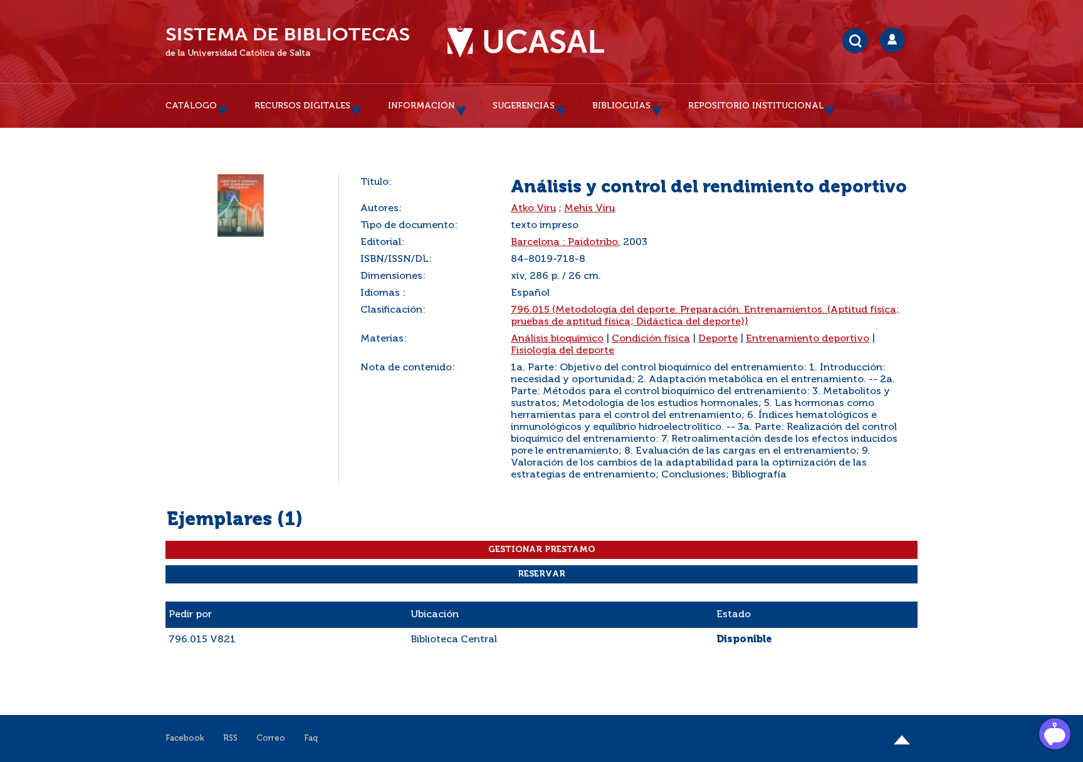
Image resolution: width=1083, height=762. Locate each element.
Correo (270, 738)
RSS (230, 738)
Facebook (184, 738)
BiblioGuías (621, 106)
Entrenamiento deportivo (807, 339)
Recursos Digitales (302, 106)
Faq (311, 738)
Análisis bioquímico (557, 339)
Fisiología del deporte (562, 351)
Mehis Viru (589, 209)
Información (421, 106)
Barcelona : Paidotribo (564, 242)
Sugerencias (524, 106)
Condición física (651, 339)
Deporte (718, 339)
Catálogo (191, 106)
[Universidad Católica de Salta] (525, 42)
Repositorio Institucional (756, 106)
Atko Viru (533, 209)
